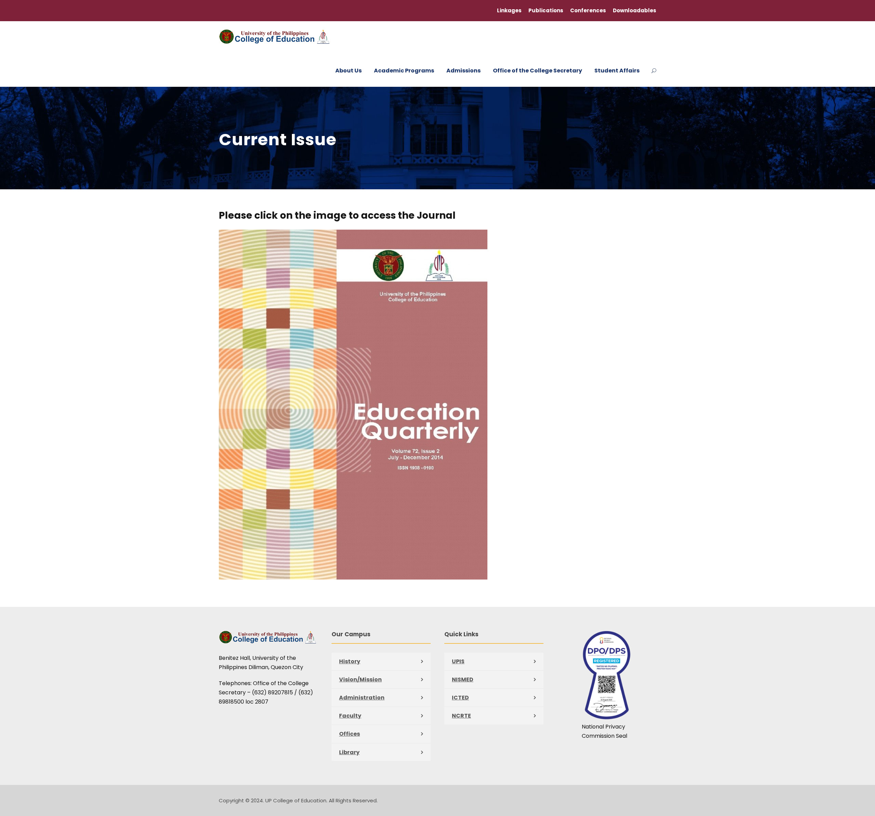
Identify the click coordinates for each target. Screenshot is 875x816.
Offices (349, 734)
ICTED (460, 698)
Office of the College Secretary (537, 70)
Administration (362, 698)
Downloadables (634, 10)
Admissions (463, 70)
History (349, 661)
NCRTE (461, 716)
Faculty (350, 716)
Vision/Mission (360, 679)
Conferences (588, 10)
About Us (348, 70)
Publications (545, 10)
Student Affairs (617, 70)
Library (349, 752)
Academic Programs (404, 70)
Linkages (509, 10)
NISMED (462, 679)
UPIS (458, 661)
